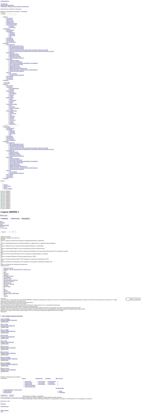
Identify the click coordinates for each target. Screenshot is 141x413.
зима (5, 272)
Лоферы (11, 112)
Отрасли (9, 18)
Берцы (11, 102)
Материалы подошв (14, 55)
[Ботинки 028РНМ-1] (9, 364)
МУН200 (6, 269)
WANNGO (12, 34)
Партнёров (10, 40)
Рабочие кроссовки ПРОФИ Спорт (18, 68)
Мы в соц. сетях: (59, 378)
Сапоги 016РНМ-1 (5, 319)
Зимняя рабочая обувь (14, 67)
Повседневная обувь (11, 24)
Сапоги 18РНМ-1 (8, 188)
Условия (9, 77)
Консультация (25, 218)
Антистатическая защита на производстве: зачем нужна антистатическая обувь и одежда (31, 51)
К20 (15, 269)
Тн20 (25, 269)
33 (4, 288)
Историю (9, 39)
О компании (47, 378)
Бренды (9, 31)
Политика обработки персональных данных (12, 397)
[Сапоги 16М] (7, 342)
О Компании (7, 28)
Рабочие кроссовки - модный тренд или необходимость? (23, 69)
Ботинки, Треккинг (14, 108)
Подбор (9, 59)
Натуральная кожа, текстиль (11, 280)
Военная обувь (10, 22)
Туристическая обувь (11, 23)
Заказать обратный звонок (7, 5)
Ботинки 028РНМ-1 (6, 363)
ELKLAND (12, 35)
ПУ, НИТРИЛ (7, 277)
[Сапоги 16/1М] (8, 336)
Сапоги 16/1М (4, 335)
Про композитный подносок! (16, 47)
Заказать (12, 395)
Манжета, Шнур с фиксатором (11, 293)
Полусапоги (12, 120)
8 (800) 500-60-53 (5, 1)
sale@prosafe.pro (8, 2)
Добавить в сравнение (135, 299)
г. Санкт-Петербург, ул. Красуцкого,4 (13, 389)
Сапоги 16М (4, 341)
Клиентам (6, 43)
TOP (2, 411)
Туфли (11, 98)
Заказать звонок (5, 410)
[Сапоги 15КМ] (8, 325)
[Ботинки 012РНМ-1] (9, 358)
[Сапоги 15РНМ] (8, 331)
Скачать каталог (15, 218)
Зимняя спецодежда (14, 65)
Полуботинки (12, 93)
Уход (8, 72)
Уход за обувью (13, 73)
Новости (9, 38)
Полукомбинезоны (14, 88)
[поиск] (1, 14)
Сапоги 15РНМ (4, 330)
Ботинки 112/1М (5, 368)
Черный (5, 290)
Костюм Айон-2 (5, 346)
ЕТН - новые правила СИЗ (16, 64)
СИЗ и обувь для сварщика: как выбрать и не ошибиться (23, 63)
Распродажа (12, 27)
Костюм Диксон (5, 352)
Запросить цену (4, 321)
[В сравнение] (1, 323)
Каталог (6, 16)
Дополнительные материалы (16, 48)
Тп (22, 269)
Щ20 (18, 269)
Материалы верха (13, 53)
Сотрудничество (38, 378)
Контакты (6, 80)
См (30, 269)
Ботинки (11, 95)
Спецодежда (9, 19)
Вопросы (9, 79)
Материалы (10, 52)
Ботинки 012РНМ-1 (6, 357)
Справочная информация (15, 61)
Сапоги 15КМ (4, 324)
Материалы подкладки (15, 56)
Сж (27, 269)
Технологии (10, 44)
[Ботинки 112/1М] (8, 369)
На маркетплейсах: (60, 388)
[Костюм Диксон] (8, 353)
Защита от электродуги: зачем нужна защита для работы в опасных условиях (28, 50)
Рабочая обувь (10, 20)
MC (10, 36)
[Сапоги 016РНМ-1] (9, 320)
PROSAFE (12, 32)
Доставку (9, 76)
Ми (20, 269)
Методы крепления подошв (16, 46)
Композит (6, 274)
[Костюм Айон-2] (8, 347)
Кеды (10, 105)
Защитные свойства (14, 60)
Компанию (10, 30)
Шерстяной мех (7, 282)
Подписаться (4, 395)
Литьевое (6, 285)
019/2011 (6, 296)
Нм (10, 269)
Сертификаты (4, 3)
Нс (12, 269)
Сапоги (11, 96)
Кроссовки (12, 92)
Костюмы (11, 89)
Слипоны (11, 117)
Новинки (11, 26)
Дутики (11, 121)
